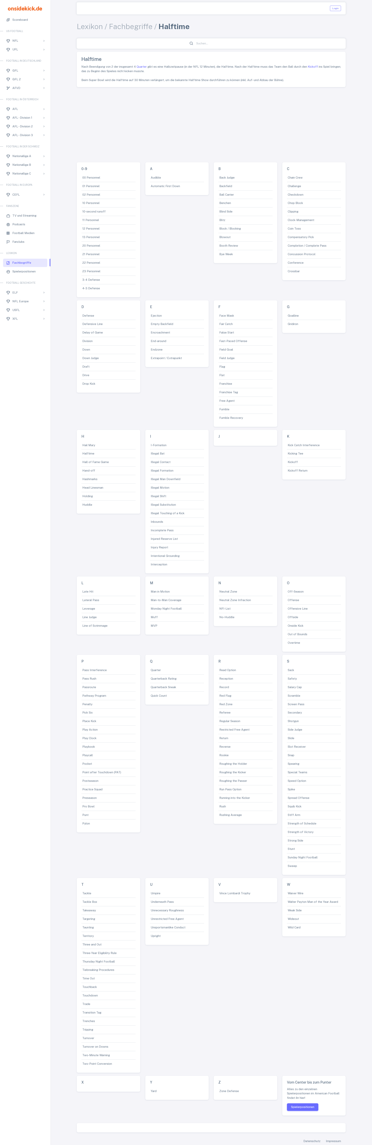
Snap (291, 755)
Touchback (89, 987)
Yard (154, 1091)
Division (87, 341)
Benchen (225, 203)
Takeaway (89, 910)
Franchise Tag (228, 392)
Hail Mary (88, 445)
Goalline (293, 315)
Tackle (86, 893)
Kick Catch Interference (304, 445)
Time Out (88, 978)
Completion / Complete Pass (307, 245)
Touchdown (90, 995)
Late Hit (87, 591)
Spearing (293, 763)
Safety (292, 678)
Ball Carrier (226, 194)
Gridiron (293, 324)
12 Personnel (91, 228)
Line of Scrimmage (95, 625)
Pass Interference (94, 670)
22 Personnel (91, 262)
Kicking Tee (295, 453)
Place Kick (89, 721)
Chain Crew (295, 177)
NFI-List (225, 608)
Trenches (88, 1021)
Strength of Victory (300, 832)
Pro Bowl (88, 806)
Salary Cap (295, 687)
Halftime (88, 453)
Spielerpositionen (302, 1107)
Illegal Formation (162, 470)
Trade (86, 1004)
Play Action (90, 729)
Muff (154, 617)
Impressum (333, 1141)
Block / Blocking (230, 228)
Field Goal (226, 349)
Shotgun (293, 721)
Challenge (294, 186)
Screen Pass (296, 704)
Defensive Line (92, 324)
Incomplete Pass (162, 530)
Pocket (87, 763)
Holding (87, 496)
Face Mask (226, 315)
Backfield (225, 186)
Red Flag (225, 695)
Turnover (88, 1038)
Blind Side (225, 211)
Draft (86, 366)
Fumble (224, 409)
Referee (225, 712)
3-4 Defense (91, 279)
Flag (222, 366)
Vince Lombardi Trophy (234, 893)
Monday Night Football (166, 608)
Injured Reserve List (164, 538)
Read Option (227, 670)
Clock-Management (301, 220)
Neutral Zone (228, 591)
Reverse (225, 746)
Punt (85, 815)
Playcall (87, 755)
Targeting (88, 918)
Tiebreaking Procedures (98, 969)
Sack (291, 670)
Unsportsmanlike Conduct (168, 927)
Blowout (225, 237)
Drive (85, 375)
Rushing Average (230, 815)
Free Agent (227, 400)
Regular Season (229, 721)
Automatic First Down (165, 186)
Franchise (225, 383)
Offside (293, 617)
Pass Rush (89, 678)
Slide (291, 738)
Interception (159, 564)
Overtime (294, 642)
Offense (293, 600)
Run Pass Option (230, 789)
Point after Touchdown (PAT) (101, 772)
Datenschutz (311, 1141)
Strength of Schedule (302, 823)
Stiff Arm (294, 815)
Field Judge (227, 358)
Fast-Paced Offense (233, 341)
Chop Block (295, 203)
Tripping (87, 1029)
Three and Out (92, 944)
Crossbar (294, 271)
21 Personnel (91, 254)
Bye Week (226, 254)
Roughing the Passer (233, 780)
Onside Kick (295, 625)
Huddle (87, 504)
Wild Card (294, 927)
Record (224, 687)
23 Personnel (91, 271)
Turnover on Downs (95, 1046)
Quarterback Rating (164, 678)
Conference (296, 262)
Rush (222, 806)
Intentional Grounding (165, 555)
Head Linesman (92, 487)
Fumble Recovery (231, 417)
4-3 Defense (91, 288)
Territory (88, 936)
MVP (154, 625)
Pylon (86, 823)
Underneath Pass (162, 901)
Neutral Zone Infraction (235, 600)
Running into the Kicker (234, 797)
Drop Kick (88, 383)
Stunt (291, 848)
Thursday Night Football (98, 961)
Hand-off (88, 470)
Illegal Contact (160, 462)
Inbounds (157, 521)
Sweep (292, 866)
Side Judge (295, 729)
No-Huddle (226, 617)
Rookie (224, 755)
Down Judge (90, 358)
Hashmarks (89, 479)
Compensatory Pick (301, 237)
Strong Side (295, 840)
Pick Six (87, 712)
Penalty (87, 704)
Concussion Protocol (301, 254)
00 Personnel (91, 177)
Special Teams (297, 772)
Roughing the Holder (233, 763)
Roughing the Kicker (232, 772)
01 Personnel (91, 186)
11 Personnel (90, 220)
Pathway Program (94, 695)
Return (223, 738)
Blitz (222, 220)
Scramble (294, 695)
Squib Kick (294, 806)
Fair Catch (226, 324)
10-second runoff (94, 211)
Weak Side (295, 910)
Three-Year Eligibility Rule (99, 953)
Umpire (155, 893)
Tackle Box (89, 901)
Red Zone (225, 704)
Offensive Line (298, 608)
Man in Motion (160, 591)
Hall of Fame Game (95, 462)
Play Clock (89, 738)
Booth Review (228, 245)
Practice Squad (92, 789)
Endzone (157, 349)
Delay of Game (92, 332)
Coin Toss (294, 228)
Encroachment (160, 332)
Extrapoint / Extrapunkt (166, 358)
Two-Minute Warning (96, 1055)
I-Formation (158, 445)
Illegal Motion (160, 487)
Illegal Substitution (163, 504)
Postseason (90, 780)
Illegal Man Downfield (165, 479)
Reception (226, 678)
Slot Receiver (297, 746)
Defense (88, 315)
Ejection (156, 315)
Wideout (293, 918)
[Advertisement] (211, 123)
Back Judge (227, 177)
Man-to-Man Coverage (166, 600)
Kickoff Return (297, 470)
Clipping (293, 211)
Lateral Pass (90, 600)
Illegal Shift (158, 496)
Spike (291, 789)
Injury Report (159, 547)
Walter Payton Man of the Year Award (313, 901)
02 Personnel (91, 194)
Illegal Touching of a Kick (167, 513)
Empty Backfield (162, 324)
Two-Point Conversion (97, 1063)
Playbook (88, 746)
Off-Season (296, 591)
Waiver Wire (295, 893)
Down (86, 349)
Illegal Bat (157, 453)
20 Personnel (91, 245)
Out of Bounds (297, 634)
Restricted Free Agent (234, 729)
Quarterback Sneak (163, 687)
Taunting (88, 927)
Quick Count (159, 695)
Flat (222, 375)
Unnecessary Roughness (167, 910)
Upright (156, 936)
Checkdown (295, 194)
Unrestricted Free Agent (167, 918)
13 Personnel (91, 237)
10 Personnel (91, 203)
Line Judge (89, 617)
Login (335, 8)
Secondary (295, 712)
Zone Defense (229, 1091)
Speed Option (297, 780)
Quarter (142, 66)
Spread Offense (298, 797)
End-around (158, 341)
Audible (156, 177)
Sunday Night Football (303, 857)
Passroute (89, 687)
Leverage (88, 608)
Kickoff (313, 66)
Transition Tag (91, 1012)
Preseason (89, 797)
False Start (226, 332)
